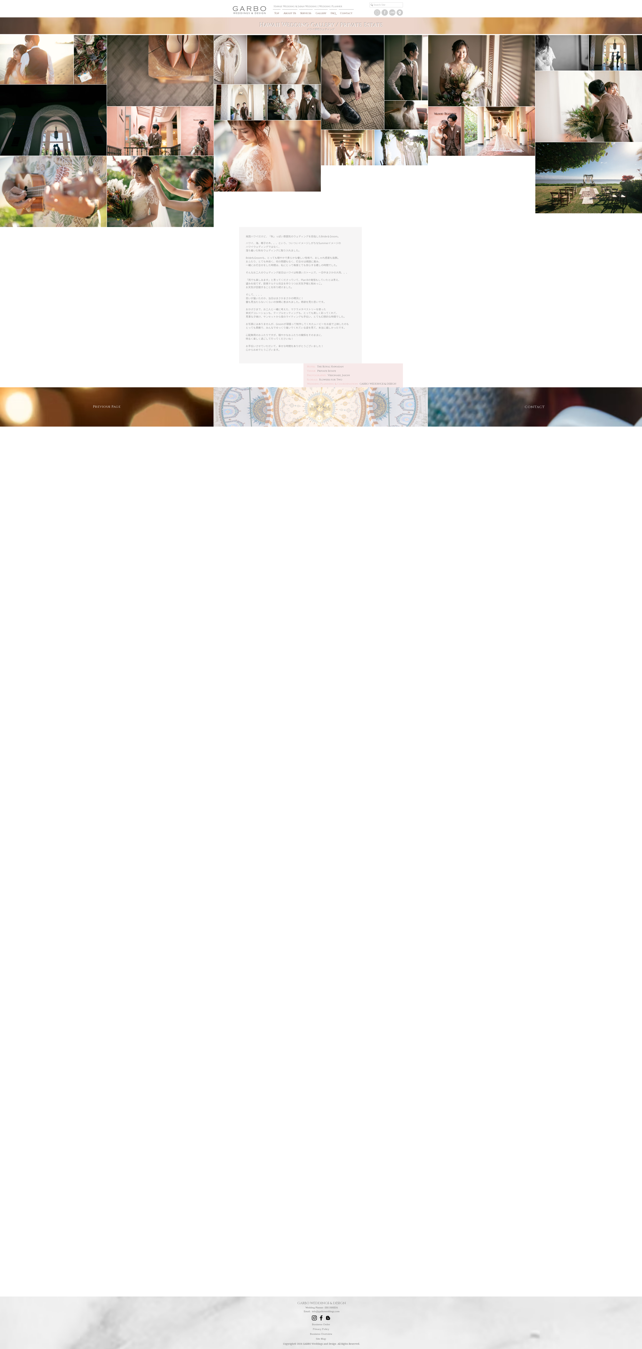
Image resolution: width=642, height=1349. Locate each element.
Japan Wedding (307, 6)
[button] (392, 12)
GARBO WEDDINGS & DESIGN (321, 1303)
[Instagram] (377, 12)
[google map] (400, 12)
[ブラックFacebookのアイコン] (321, 1318)
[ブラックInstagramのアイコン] (314, 1318)
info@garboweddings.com (326, 1311)
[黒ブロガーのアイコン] (328, 1318)
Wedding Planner (330, 6)
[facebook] (385, 12)
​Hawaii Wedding (284, 6)
